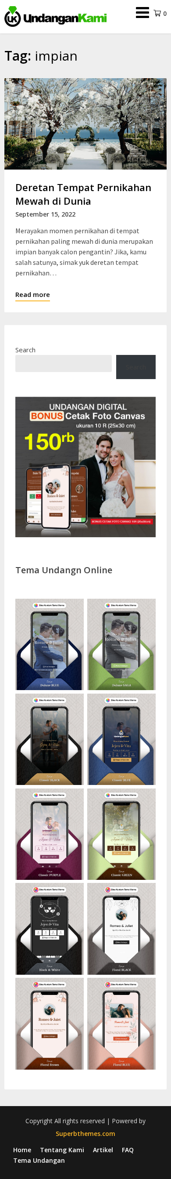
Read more (32, 294)
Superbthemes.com (85, 1133)
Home (22, 1150)
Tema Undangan (39, 1160)
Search (25, 349)
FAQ (128, 1150)
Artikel (103, 1150)
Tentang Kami (62, 1150)
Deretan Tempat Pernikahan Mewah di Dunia (83, 194)
